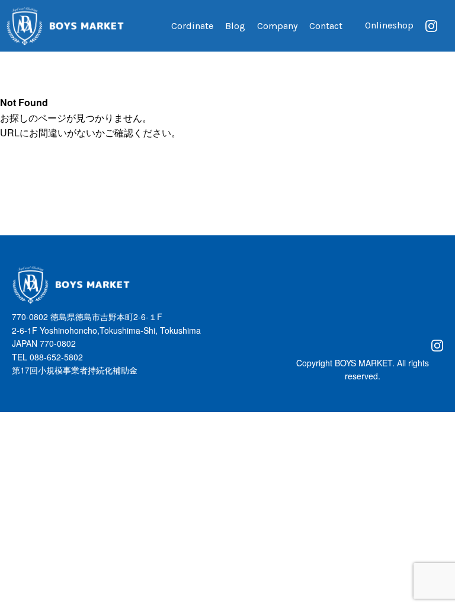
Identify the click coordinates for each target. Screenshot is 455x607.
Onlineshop (389, 25)
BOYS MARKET (363, 363)
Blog (235, 25)
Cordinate (192, 25)
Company (277, 25)
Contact (325, 25)
